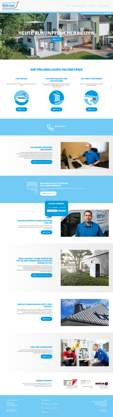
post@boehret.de (13, 411)
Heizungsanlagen (54, 84)
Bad (68, 6)
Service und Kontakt (101, 403)
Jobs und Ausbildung (104, 6)
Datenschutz (103, 409)
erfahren (56, 39)
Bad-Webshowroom (48, 193)
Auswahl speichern (52, 210)
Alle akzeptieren (61, 210)
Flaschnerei (92, 6)
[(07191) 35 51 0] (56, 130)
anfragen (46, 232)
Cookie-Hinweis (56, 204)
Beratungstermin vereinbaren (41, 162)
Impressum (104, 411)
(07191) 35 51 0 (12, 409)
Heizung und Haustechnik (79, 6)
